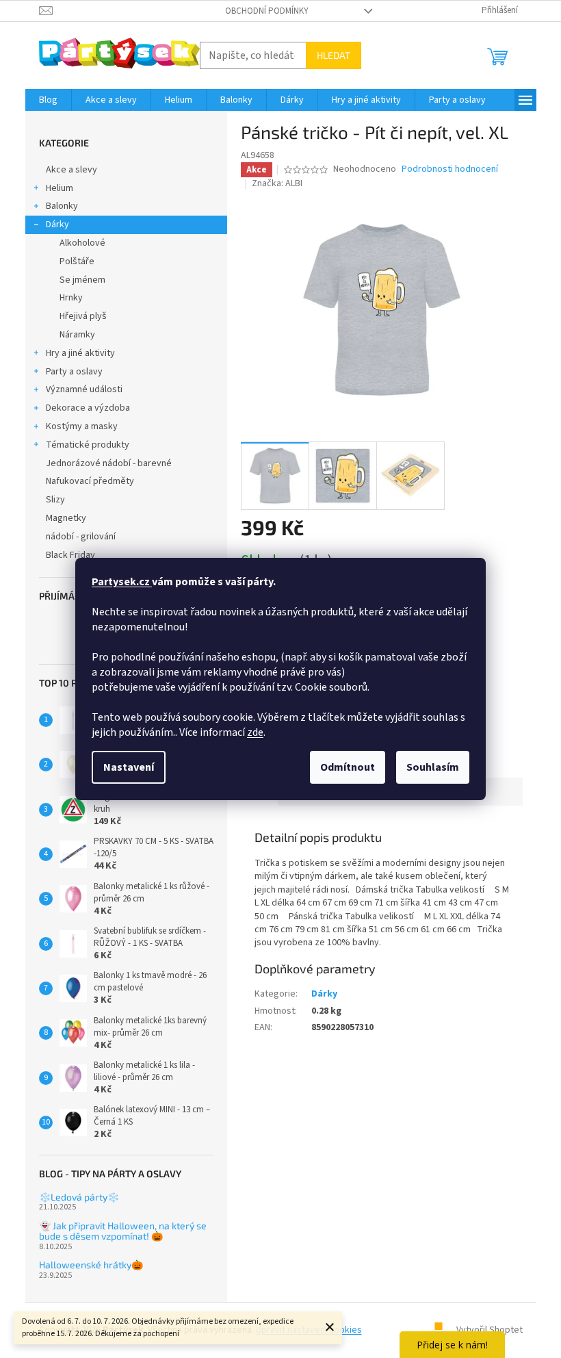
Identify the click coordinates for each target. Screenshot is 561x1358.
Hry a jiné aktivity (80, 353)
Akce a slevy (71, 170)
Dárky (57, 224)
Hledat (333, 55)
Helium (59, 188)
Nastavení (128, 767)
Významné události (84, 389)
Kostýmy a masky (82, 426)
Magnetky (66, 518)
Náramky (77, 335)
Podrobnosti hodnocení (450, 169)
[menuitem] (48, 100)
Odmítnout (347, 767)
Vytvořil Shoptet (489, 1330)
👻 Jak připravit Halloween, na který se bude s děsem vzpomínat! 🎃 (123, 1231)
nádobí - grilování (81, 536)
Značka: (277, 183)
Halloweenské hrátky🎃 (91, 1264)
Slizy (55, 500)
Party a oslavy (74, 372)
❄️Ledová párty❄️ (79, 1197)
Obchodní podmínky (267, 11)
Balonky (62, 206)
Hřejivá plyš (83, 316)
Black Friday (70, 555)
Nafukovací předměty (90, 481)
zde (255, 732)
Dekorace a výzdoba (88, 408)
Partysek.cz (122, 581)
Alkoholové (82, 243)
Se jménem (82, 280)
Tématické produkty (87, 445)
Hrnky (71, 298)
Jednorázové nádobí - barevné (109, 463)
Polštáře (77, 261)
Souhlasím (432, 767)
